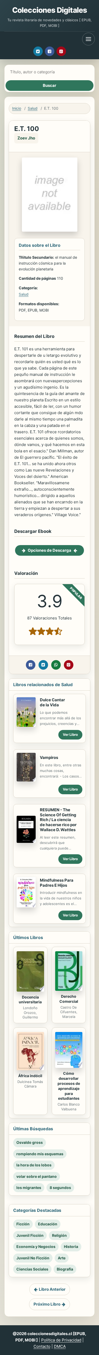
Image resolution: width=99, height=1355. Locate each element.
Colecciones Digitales (49, 10)
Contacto (42, 1346)
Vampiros (49, 757)
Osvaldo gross (29, 1142)
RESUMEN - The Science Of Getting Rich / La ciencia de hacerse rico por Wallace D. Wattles (58, 819)
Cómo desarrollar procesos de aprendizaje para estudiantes (69, 1086)
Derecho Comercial (68, 999)
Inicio (16, 108)
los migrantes (28, 1187)
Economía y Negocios (35, 1246)
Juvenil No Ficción (32, 1258)
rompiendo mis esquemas (39, 1154)
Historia (71, 1246)
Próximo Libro (47, 1304)
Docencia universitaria (30, 999)
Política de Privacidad (61, 1340)
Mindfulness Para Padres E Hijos (56, 883)
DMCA (60, 1346)
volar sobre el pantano (36, 1176)
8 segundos (60, 1187)
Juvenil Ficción (30, 1235)
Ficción (23, 1224)
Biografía (65, 1269)
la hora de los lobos (33, 1165)
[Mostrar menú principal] (88, 39)
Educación (47, 1224)
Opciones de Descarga (49, 550)
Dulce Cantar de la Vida (52, 702)
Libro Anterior (52, 1289)
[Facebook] (49, 51)
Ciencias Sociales (32, 1269)
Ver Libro (70, 734)
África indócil (30, 1075)
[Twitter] (38, 51)
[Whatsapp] (56, 665)
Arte (61, 1258)
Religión (59, 1235)
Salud (32, 108)
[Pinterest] (61, 51)
